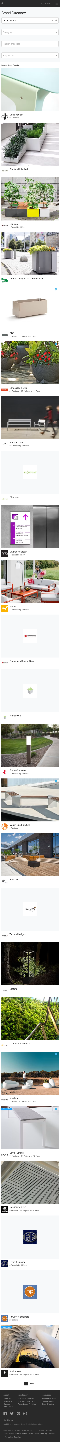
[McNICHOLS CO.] (30, 1182)
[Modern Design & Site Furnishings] (30, 253)
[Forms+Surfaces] (30, 745)
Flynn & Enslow (17, 1262)
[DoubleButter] (30, 89)
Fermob (13, 606)
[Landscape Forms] (30, 362)
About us (7, 1398)
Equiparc (13, 224)
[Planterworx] (30, 690)
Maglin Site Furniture (19, 824)
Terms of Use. (9, 1433)
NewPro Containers (19, 1316)
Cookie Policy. (21, 1433)
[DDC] (30, 308)
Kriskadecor (15, 1371)
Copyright (17, 1437)
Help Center (8, 1406)
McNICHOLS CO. (18, 1207)
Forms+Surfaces (17, 770)
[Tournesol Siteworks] (30, 1018)
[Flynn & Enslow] (30, 1237)
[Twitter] (12, 1414)
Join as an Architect (26, 1398)
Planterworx (15, 715)
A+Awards (7, 1401)
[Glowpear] (30, 472)
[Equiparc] (30, 198)
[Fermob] (30, 581)
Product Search (48, 1401)
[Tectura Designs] (30, 909)
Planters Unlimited (18, 169)
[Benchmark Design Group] (30, 636)
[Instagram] (25, 1414)
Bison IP (13, 879)
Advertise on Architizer (27, 1404)
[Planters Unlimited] (30, 144)
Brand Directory (48, 1404)
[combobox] (30, 32)
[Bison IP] (30, 854)
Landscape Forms (18, 387)
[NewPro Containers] (30, 1291)
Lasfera (13, 988)
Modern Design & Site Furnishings (26, 278)
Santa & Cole (16, 442)
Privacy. (49, 1430)
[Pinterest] (18, 1414)
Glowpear (14, 497)
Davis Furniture (17, 1152)
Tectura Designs (17, 934)
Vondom (13, 1098)
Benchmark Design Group (22, 661)
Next (32, 1383)
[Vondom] (30, 1073)
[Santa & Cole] (30, 417)
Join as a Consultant (26, 1401)
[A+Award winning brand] (55, 289)
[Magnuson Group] (30, 526)
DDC (12, 333)
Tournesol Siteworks (19, 1043)
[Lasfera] (30, 964)
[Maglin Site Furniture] (30, 800)
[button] (53, 20)
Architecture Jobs (49, 1398)
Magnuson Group (18, 551)
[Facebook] (5, 1414)
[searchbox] (4, 31)
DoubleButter (16, 114)
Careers (6, 1404)
